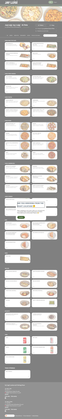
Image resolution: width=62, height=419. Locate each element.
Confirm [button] (21, 217)
